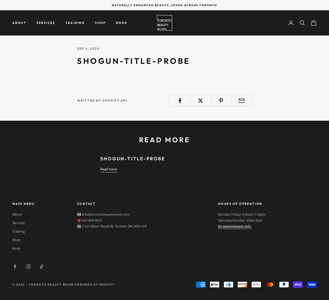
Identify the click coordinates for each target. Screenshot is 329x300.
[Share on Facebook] (180, 100)
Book (121, 23)
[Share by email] (242, 100)
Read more (108, 169)
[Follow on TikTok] (41, 266)
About (19, 23)
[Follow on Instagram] (28, 266)
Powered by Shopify (95, 284)
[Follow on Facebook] (14, 266)
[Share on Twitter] (200, 100)
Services (45, 23)
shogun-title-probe (133, 159)
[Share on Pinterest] (221, 100)
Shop (100, 23)
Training (75, 23)
